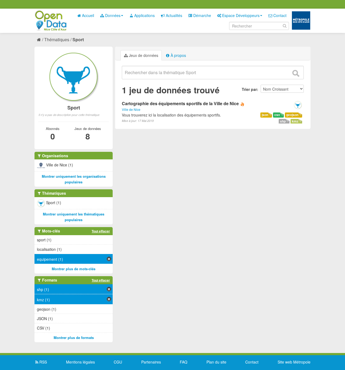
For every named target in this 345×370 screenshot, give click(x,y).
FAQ (183, 362)
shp (283, 121)
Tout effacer (101, 231)
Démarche (201, 15)
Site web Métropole (294, 362)
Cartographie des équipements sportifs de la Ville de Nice (180, 103)
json (265, 114)
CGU (118, 362)
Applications (144, 15)
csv (277, 114)
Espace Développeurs (240, 15)
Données (112, 15)
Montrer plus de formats (74, 337)
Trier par (249, 89)
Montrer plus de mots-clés (73, 268)
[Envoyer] (296, 73)
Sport (78, 39)
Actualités (173, 15)
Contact (279, 15)
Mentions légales (80, 362)
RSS (42, 362)
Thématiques (56, 39)
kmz (295, 121)
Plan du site (216, 362)
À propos (178, 55)
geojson (292, 114)
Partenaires (151, 362)
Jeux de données (143, 55)
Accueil (87, 15)
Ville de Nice (131, 109)
